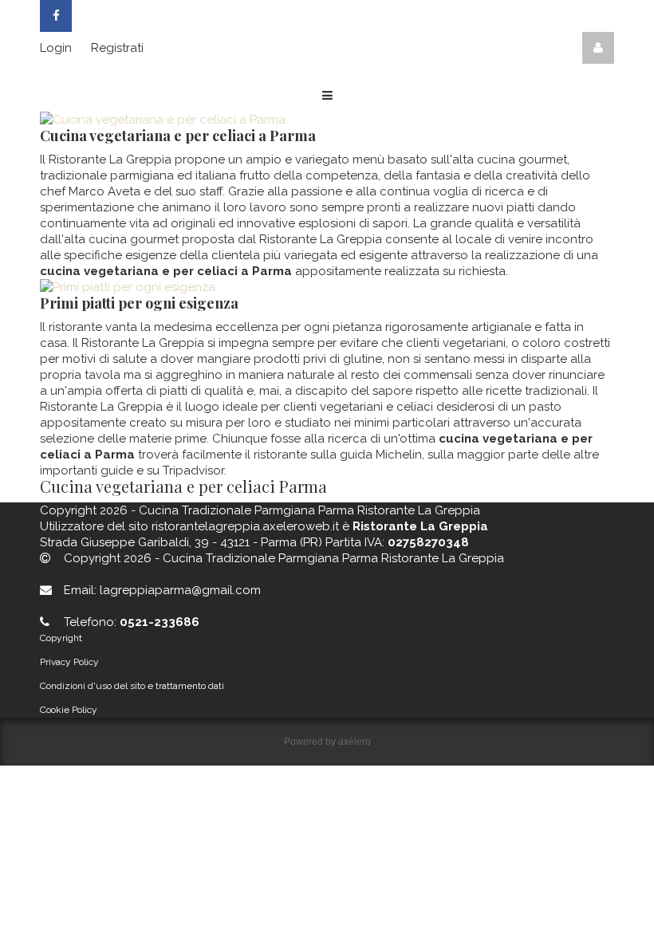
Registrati (117, 48)
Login (56, 48)
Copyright (61, 638)
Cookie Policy (68, 709)
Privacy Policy (69, 661)
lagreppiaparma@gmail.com (180, 590)
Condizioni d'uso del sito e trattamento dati (132, 685)
